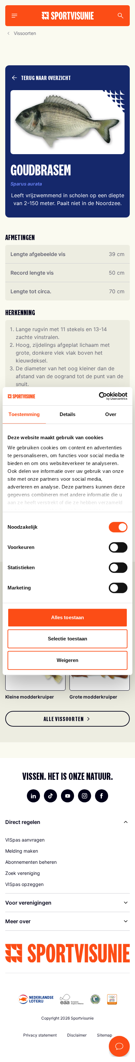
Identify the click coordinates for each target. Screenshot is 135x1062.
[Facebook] (101, 795)
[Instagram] (84, 795)
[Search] (121, 16)
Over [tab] (110, 414)
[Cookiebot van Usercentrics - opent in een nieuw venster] (98, 396)
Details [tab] (68, 414)
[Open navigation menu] (14, 16)
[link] (67, 719)
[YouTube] (67, 795)
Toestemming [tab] (24, 414)
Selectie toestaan (67, 638)
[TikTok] (50, 795)
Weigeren (68, 660)
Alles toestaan (67, 617)
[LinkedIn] (33, 795)
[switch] (118, 547)
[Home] (68, 16)
